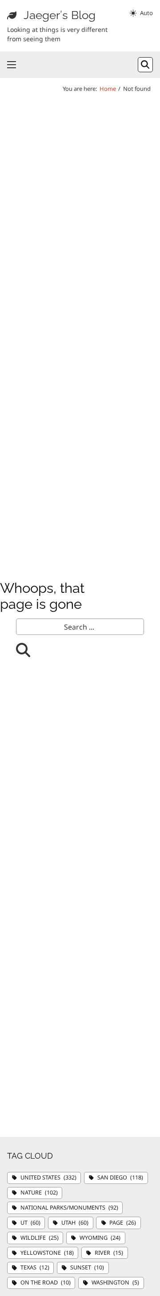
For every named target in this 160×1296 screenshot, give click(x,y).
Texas (34, 1267)
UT (30, 1222)
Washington (115, 1282)
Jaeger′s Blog (60, 15)
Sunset (87, 1267)
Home (108, 89)
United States (48, 1177)
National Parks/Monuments (69, 1207)
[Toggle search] (145, 64)
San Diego (120, 1177)
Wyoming (100, 1238)
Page (122, 1222)
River (109, 1253)
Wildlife (39, 1238)
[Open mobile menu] (11, 64)
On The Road (45, 1282)
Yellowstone (47, 1253)
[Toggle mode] (141, 13)
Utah (74, 1222)
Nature (39, 1192)
